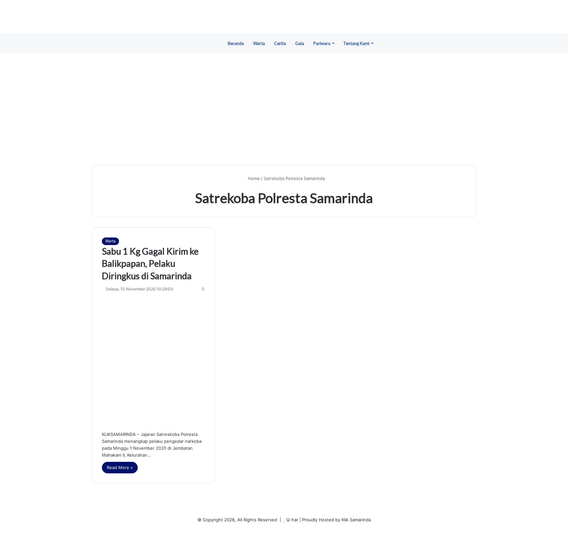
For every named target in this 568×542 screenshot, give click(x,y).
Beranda (236, 43)
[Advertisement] (284, 109)
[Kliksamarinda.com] (284, 16)
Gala (299, 43)
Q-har (292, 519)
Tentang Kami (356, 43)
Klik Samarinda (356, 519)
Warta (259, 43)
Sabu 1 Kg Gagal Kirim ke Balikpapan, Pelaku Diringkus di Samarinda (150, 264)
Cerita (280, 43)
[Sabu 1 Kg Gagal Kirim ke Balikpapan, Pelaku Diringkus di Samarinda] (153, 360)
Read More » (120, 467)
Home (253, 178)
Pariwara (321, 43)
